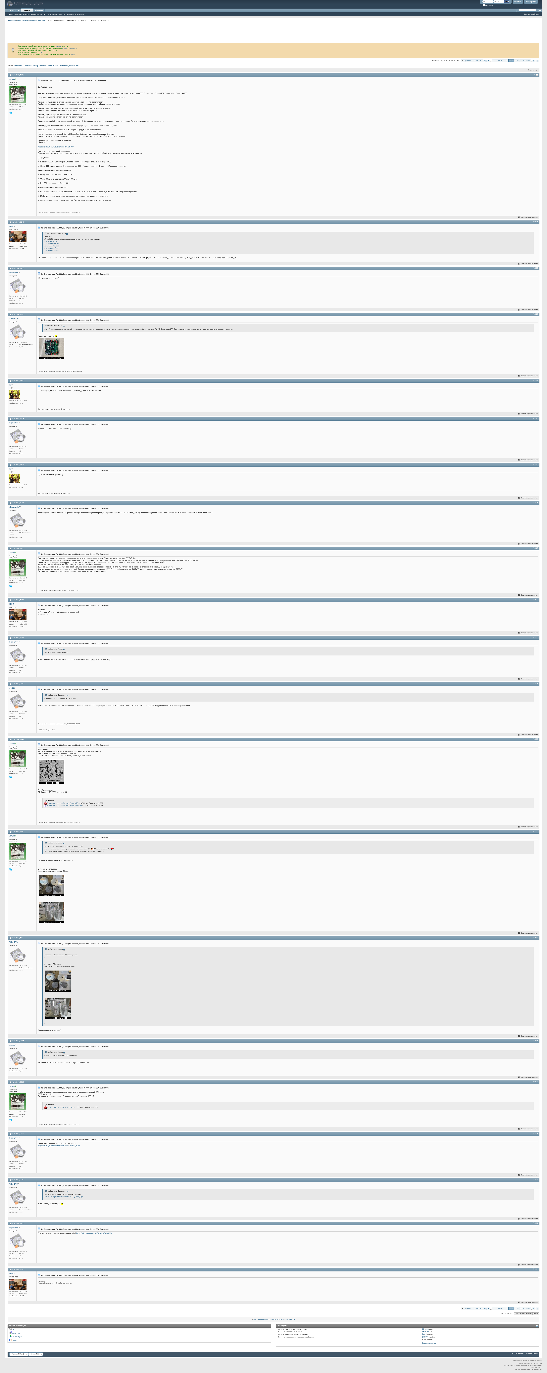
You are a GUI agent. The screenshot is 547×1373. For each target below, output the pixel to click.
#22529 (535, 600)
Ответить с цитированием (529, 217)
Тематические (22, 20)
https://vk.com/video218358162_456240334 (94, 1233)
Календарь (35, 14)
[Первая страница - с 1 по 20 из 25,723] (485, 61)
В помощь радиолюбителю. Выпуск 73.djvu (64, 806)
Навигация (70, 14)
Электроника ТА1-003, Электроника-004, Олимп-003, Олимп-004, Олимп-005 (46, 66)
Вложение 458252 (51, 246)
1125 (500, 61)
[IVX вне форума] (14, 394)
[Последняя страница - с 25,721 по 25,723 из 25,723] (537, 61)
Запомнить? (489, 5)
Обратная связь (518, 1354)
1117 (494, 61)
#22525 (535, 418)
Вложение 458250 (51, 241)
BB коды (425, 1329)
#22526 (535, 464)
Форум (27, 11)
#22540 (535, 1269)
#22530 (535, 637)
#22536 (535, 1082)
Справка (26, 14)
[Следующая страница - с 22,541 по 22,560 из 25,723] (533, 61)
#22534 (535, 938)
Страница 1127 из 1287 (473, 61)
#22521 (535, 222)
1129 (522, 61)
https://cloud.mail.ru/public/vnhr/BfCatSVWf (56, 147)
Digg (13, 1329)
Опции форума (57, 14)
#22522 (535, 268)
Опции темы (532, 70)
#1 (535, 75)
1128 (517, 61)
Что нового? (15, 11)
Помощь (517, 2)
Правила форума (429, 1343)
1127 (511, 61)
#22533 (535, 831)
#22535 (535, 1041)
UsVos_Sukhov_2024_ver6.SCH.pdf (61, 1107)
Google (14, 1340)
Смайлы (425, 1332)
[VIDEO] (425, 1337)
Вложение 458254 (51, 250)
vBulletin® (530, 1363)
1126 (506, 61)
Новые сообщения (15, 14)
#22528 (535, 548)
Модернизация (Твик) (37, 20)
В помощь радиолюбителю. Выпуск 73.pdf (64, 803)
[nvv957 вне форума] (17, 701)
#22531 (535, 683)
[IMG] (424, 1334)
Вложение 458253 (51, 248)
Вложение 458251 (51, 244)
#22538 (535, 1179)
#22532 (535, 739)
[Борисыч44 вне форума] (17, 286)
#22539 (535, 1223)
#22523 (535, 314)
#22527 (535, 502)
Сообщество (44, 14)
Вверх (536, 1314)
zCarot (540, 1367)
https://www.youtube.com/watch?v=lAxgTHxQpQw (59, 1146)
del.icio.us (16, 1333)
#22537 (535, 1133)
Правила (80, 14)
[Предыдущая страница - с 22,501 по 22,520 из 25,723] (488, 61)
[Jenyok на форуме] (17, 94)
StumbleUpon (17, 1337)
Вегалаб (529, 1354)
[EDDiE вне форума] (17, 236)
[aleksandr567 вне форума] (17, 520)
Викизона (39, 11)
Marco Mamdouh (536, 1369)
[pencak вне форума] (17, 1058)
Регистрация (531, 2)
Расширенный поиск (531, 14)
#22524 (535, 380)
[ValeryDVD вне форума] (17, 332)
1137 (528, 61)
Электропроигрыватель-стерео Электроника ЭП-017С (274, 1319)
